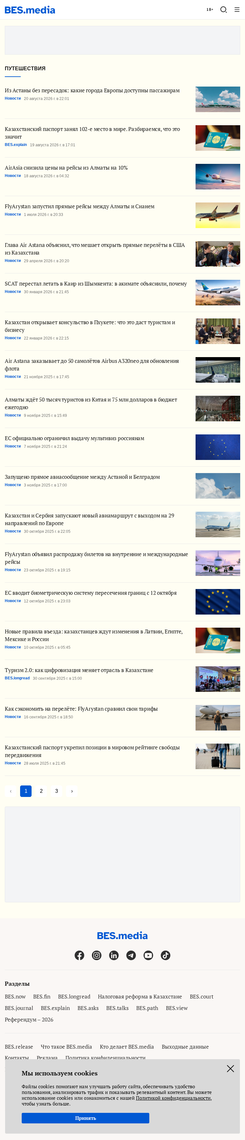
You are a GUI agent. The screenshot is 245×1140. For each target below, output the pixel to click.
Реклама (47, 1057)
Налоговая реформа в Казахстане (140, 996)
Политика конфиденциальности (105, 1057)
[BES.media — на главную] (30, 9)
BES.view (177, 1008)
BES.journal (19, 1008)
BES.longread (74, 996)
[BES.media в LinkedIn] (114, 955)
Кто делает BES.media (127, 1046)
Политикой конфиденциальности (173, 1098)
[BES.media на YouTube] (148, 955)
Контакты (17, 1057)
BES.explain (55, 1008)
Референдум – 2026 (29, 1019)
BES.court (201, 996)
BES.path (147, 1008)
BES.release (19, 1046)
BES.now (15, 996)
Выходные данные (185, 1046)
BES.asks (88, 1008)
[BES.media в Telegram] (131, 955)
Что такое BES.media (66, 1046)
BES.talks (117, 1008)
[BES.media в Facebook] (79, 955)
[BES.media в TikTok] (165, 955)
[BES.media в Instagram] (96, 955)
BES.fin (41, 996)
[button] (223, 9)
